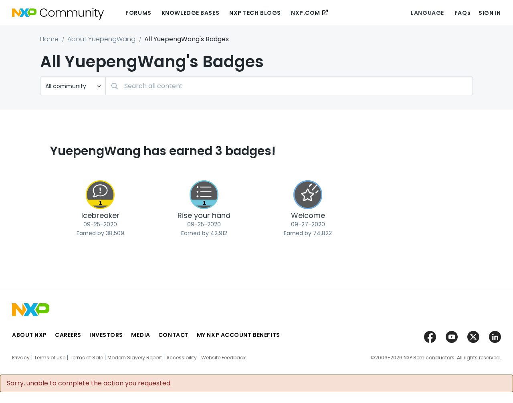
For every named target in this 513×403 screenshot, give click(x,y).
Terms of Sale (86, 357)
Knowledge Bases (190, 13)
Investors (106, 335)
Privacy (21, 357)
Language (427, 13)
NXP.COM (305, 13)
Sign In (490, 13)
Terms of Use (49, 357)
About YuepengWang (101, 39)
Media (140, 335)
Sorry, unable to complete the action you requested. (89, 383)
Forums (138, 13)
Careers (68, 335)
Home (49, 39)
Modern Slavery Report (134, 357)
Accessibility (181, 357)
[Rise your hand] (204, 194)
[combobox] (289, 86)
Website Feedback (223, 357)
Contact (173, 335)
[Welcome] (307, 194)
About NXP (29, 335)
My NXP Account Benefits (238, 335)
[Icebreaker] (100, 194)
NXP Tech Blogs (255, 13)
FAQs (462, 13)
